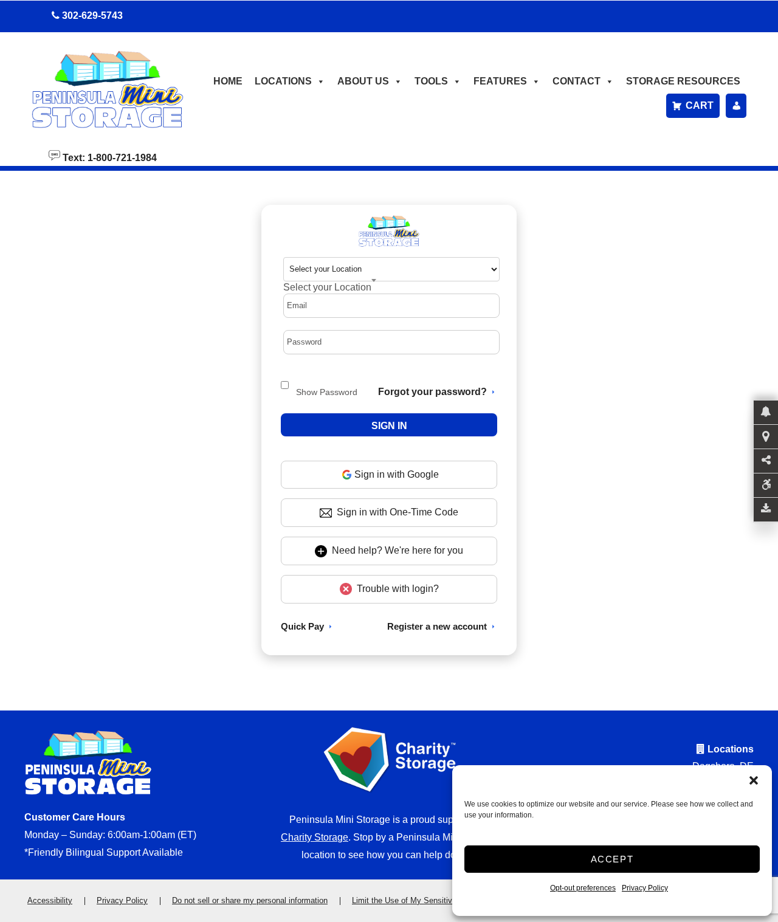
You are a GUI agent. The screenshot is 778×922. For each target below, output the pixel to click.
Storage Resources (683, 81)
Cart (700, 105)
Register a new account (437, 626)
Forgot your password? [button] (432, 392)
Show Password (326, 392)
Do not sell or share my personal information (250, 900)
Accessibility (49, 900)
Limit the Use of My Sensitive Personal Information (442, 900)
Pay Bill (736, 106)
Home (228, 81)
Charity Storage (314, 837)
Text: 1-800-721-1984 (108, 157)
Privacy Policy (645, 888)
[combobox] (329, 287)
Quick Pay (302, 626)
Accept (612, 859)
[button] (754, 780)
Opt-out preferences (583, 888)
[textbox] (327, 287)
